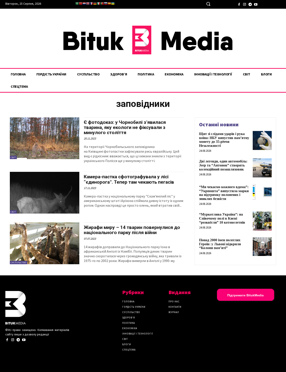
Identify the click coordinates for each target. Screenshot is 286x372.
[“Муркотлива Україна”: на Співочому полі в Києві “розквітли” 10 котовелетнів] (262, 221)
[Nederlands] (84, 3)
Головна (128, 301)
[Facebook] (239, 4)
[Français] (91, 3)
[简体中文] (80, 3)
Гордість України (133, 306)
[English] (88, 3)
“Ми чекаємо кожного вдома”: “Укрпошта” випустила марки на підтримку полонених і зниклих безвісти (224, 193)
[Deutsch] (95, 3)
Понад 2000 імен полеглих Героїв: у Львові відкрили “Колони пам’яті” (220, 244)
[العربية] (77, 3)
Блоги (126, 344)
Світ (13, 157)
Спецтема (129, 349)
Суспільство (18, 262)
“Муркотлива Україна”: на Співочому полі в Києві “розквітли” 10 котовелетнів (222, 218)
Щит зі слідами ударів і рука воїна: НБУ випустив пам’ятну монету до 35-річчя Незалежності (224, 140)
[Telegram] (250, 4)
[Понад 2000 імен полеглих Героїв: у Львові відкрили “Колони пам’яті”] (262, 246)
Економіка (129, 328)
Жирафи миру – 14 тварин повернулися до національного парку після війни (132, 230)
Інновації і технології (137, 333)
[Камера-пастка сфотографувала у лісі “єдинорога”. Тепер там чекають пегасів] (44, 193)
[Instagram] (244, 4)
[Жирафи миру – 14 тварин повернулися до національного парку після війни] (44, 243)
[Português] (102, 3)
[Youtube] (255, 4)
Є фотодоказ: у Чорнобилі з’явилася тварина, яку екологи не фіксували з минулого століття (125, 127)
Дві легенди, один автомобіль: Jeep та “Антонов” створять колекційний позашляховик (223, 165)
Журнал (173, 312)
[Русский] (105, 3)
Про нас (174, 301)
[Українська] (113, 3)
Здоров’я (128, 317)
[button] (208, 3)
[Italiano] (98, 3)
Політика (128, 322)
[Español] (109, 3)
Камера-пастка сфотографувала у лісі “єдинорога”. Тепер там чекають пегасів (129, 179)
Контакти (174, 306)
